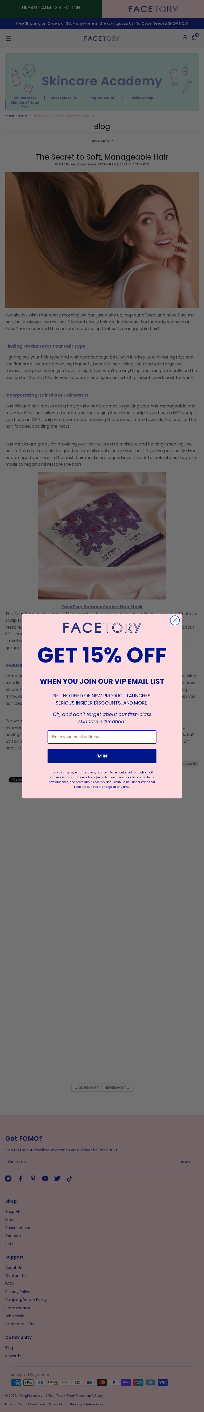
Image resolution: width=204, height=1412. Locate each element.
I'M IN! (102, 756)
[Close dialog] (175, 620)
